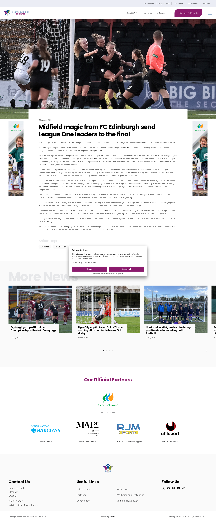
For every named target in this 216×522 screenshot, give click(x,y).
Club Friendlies (193, 3)
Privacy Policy (174, 516)
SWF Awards (149, 3)
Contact (206, 3)
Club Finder (178, 3)
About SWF (132, 13)
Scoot (112, 516)
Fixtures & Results (188, 12)
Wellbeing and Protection (130, 494)
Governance (83, 500)
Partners (81, 494)
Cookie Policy (187, 516)
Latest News (146, 13)
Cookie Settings (201, 516)
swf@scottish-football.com (23, 505)
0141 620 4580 (15, 501)
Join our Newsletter (127, 500)
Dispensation (164, 3)
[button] (10, 351)
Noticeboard (161, 13)
